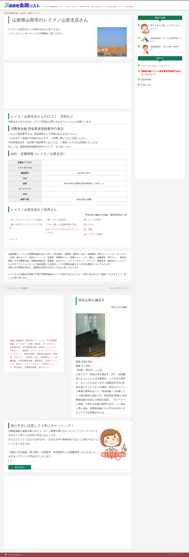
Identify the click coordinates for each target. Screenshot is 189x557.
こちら (11, 33)
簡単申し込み (32, 357)
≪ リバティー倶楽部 (17, 288)
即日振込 (18, 367)
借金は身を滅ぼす (91, 300)
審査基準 (39, 360)
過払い (19, 363)
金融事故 (20, 340)
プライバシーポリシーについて (155, 65)
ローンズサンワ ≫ (118, 288)
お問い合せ (146, 84)
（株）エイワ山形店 (91, 219)
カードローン (49, 343)
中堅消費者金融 (25, 360)
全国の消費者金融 (11, 13)
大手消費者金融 (29, 347)
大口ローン (19, 357)
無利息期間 (29, 353)
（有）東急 (87, 229)
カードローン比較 (24, 343)
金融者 (25, 350)
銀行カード (44, 367)
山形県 (22, 13)
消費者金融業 (30, 367)
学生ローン (15, 350)
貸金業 (38, 343)
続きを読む (20, 467)
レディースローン (32, 363)
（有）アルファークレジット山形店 (25, 219)
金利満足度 (15, 347)
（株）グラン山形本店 (56, 219)
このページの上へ (14, 554)
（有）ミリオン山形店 (92, 234)
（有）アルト (88, 224)
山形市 (29, 13)
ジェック (13, 238)
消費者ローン (47, 357)
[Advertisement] (67, 85)
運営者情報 (146, 79)
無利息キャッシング (35, 340)
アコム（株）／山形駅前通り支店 (61, 224)
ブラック (18, 353)
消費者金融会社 (44, 353)
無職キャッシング (47, 347)
